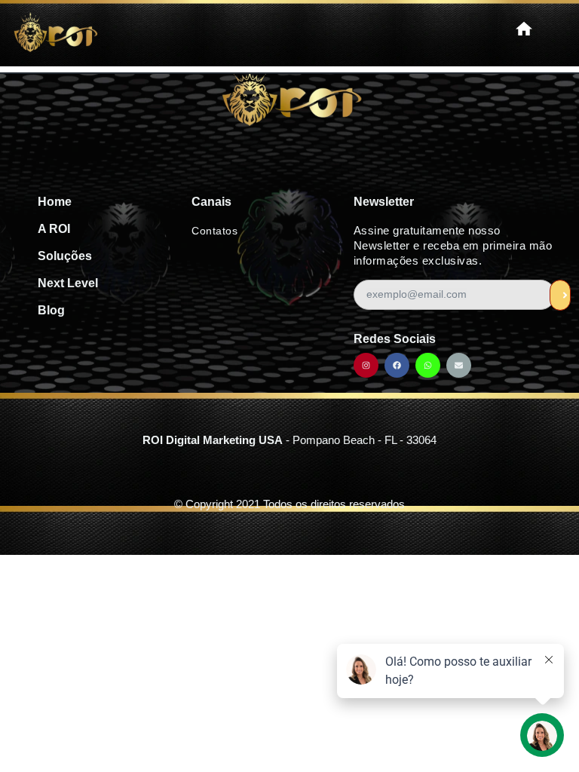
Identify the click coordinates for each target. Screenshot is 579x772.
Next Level (68, 283)
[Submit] (560, 295)
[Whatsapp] (427, 365)
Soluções (65, 256)
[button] (524, 29)
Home (55, 201)
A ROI (54, 228)
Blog (51, 310)
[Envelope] (458, 365)
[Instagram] (366, 365)
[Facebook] (396, 365)
